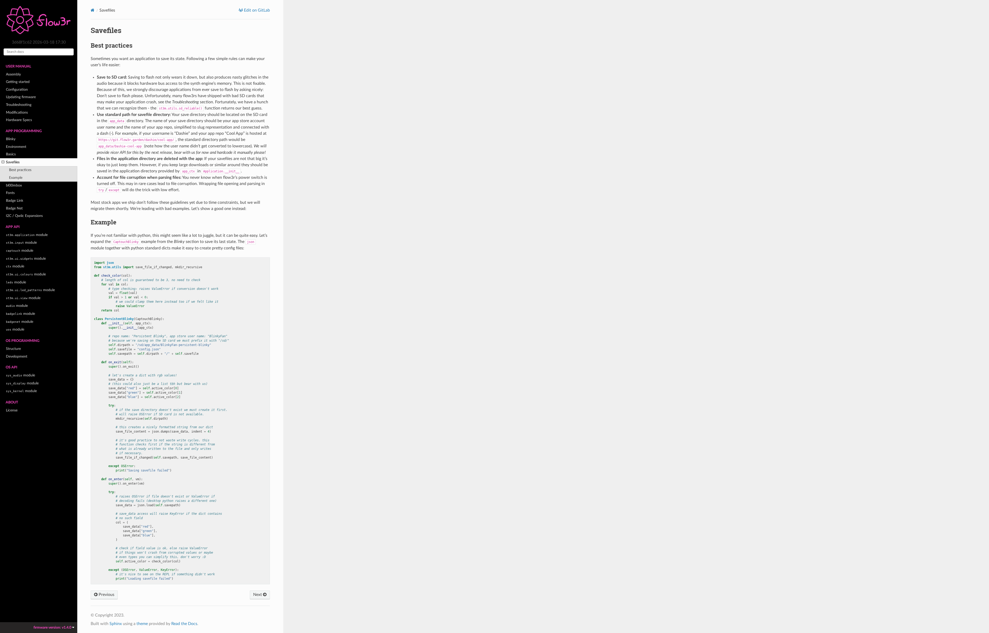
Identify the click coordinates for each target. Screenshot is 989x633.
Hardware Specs (19, 120)
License (12, 410)
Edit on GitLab (256, 10)
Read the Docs (184, 624)
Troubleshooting (18, 105)
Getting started (18, 82)
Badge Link (14, 200)
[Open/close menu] (3, 162)
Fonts (10, 193)
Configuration (17, 89)
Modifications (17, 112)
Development (16, 356)
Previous (106, 595)
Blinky (10, 139)
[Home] (93, 10)
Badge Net (14, 208)
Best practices (20, 170)
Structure (13, 349)
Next (258, 595)
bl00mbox (14, 185)
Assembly (13, 74)
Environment (16, 147)
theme (142, 624)
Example (15, 178)
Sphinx (115, 624)
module (27, 235)
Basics (11, 154)
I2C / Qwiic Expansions (24, 216)
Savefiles (13, 162)
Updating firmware (21, 97)
